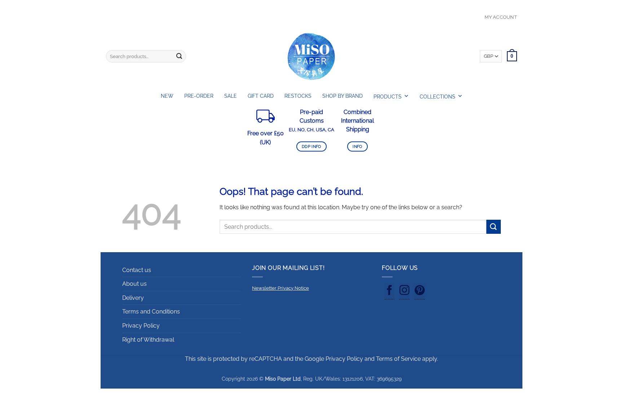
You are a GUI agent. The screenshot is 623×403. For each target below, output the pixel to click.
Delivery (133, 297)
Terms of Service (398, 358)
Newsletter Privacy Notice (280, 288)
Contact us (136, 270)
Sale (230, 96)
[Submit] (179, 56)
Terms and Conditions (151, 311)
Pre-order (198, 96)
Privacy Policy (141, 325)
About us (134, 283)
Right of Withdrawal (148, 339)
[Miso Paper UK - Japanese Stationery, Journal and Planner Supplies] (311, 56)
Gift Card (261, 96)
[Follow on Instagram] (404, 291)
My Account (501, 17)
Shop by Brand (342, 96)
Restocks (298, 96)
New (167, 96)
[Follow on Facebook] (389, 291)
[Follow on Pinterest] (420, 291)
